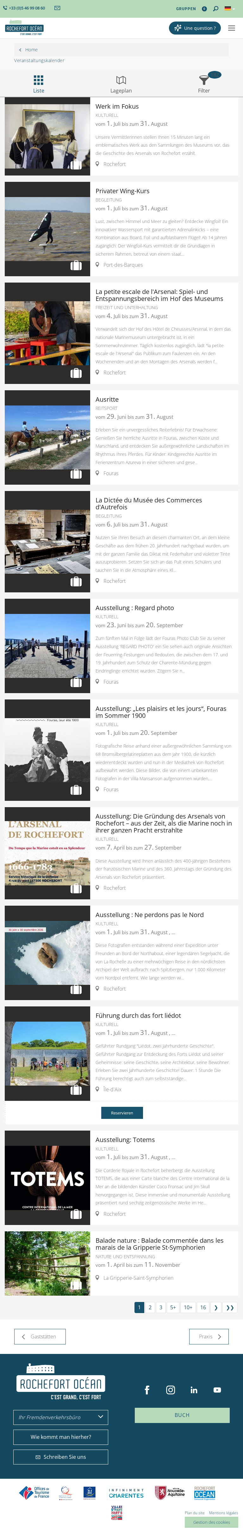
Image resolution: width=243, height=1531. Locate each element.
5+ (173, 1307)
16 (203, 1307)
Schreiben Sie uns (65, 1456)
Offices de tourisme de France (34, 1493)
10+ (188, 1307)
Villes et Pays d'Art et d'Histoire (116, 1513)
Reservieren (122, 1113)
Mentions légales (223, 1512)
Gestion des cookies (211, 1522)
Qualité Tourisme (65, 1493)
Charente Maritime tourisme (126, 1493)
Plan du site (195, 1512)
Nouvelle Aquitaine (170, 1493)
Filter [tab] (204, 90)
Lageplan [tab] (121, 90)
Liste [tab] (38, 90)
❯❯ (230, 1307)
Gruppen (186, 9)
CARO (204, 1493)
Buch (182, 1415)
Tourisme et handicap (89, 1493)
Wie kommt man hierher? (61, 1436)
